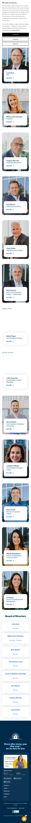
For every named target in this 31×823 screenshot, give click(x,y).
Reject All (15, 44)
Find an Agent (8, 763)
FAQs (6, 766)
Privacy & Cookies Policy (12, 808)
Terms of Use (21, 808)
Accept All (15, 34)
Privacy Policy (16, 30)
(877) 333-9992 (11, 759)
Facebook (18, 778)
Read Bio (9, 78)
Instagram (8, 778)
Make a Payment (9, 761)
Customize (15, 39)
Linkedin (8, 781)
